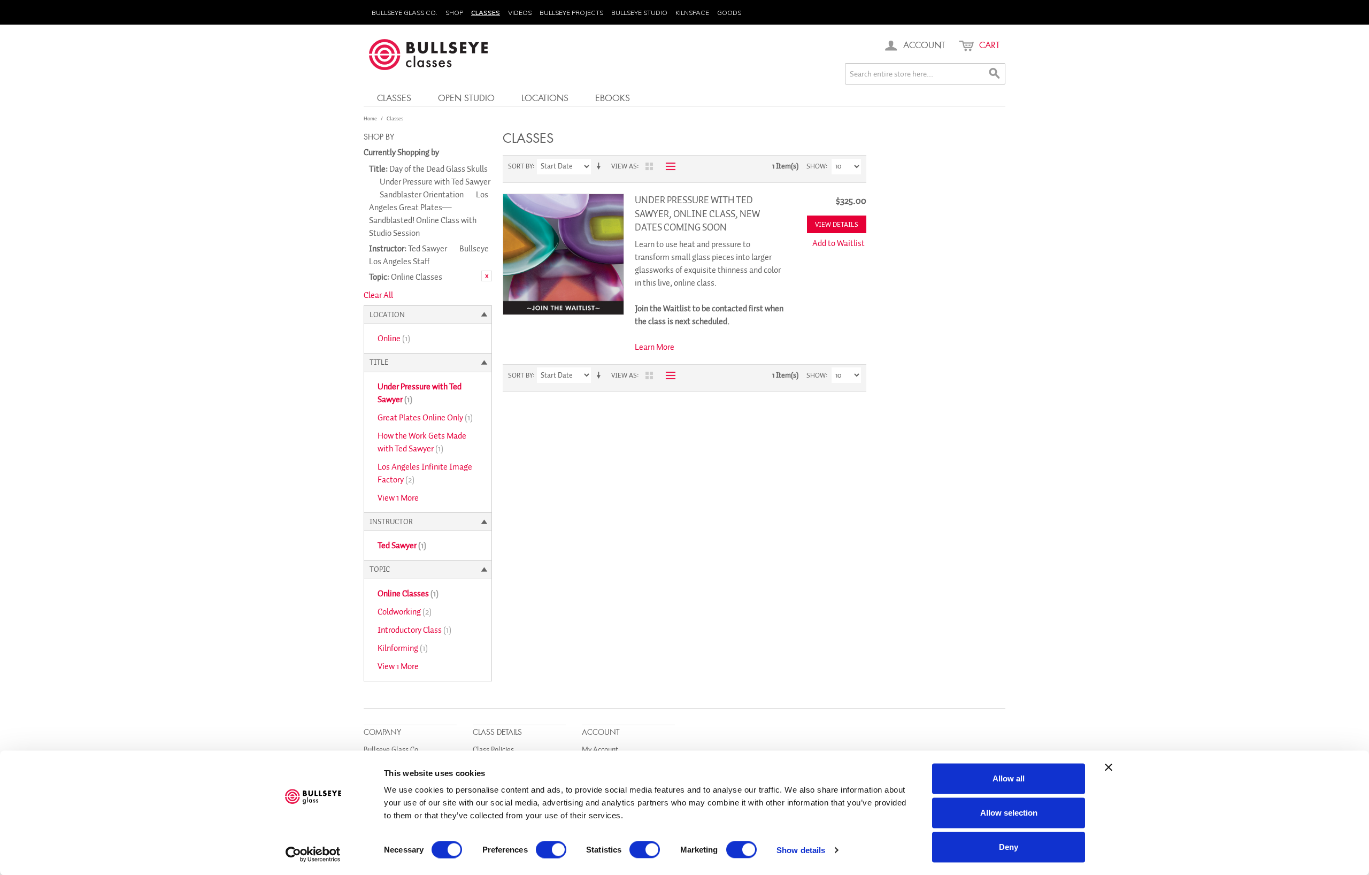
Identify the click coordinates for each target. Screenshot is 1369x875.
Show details (800, 849)
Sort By (520, 166)
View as (624, 166)
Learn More (654, 347)
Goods (729, 13)
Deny (1008, 846)
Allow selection (1008, 812)
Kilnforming (403, 648)
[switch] (551, 849)
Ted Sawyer (402, 545)
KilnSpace (692, 13)
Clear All (378, 295)
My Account (600, 749)
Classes (485, 13)
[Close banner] (1108, 767)
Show (816, 166)
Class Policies (493, 749)
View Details (836, 224)
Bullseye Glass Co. (404, 13)
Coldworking (405, 611)
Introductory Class (414, 630)
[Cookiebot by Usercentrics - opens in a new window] (313, 854)
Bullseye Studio (639, 13)
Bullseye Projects (571, 13)
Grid (649, 166)
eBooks (612, 97)
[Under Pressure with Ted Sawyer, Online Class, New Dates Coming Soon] (563, 254)
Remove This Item (486, 276)
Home (370, 118)
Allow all (1009, 778)
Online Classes (408, 593)
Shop (454, 13)
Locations (544, 97)
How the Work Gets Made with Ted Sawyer (422, 442)
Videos (520, 13)
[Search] (994, 74)
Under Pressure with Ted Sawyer (420, 393)
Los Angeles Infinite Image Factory (425, 473)
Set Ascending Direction (601, 166)
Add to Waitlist (838, 243)
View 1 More (398, 498)
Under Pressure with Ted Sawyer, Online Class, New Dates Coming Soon (697, 213)
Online (394, 338)
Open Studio (466, 97)
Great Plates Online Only (425, 417)
